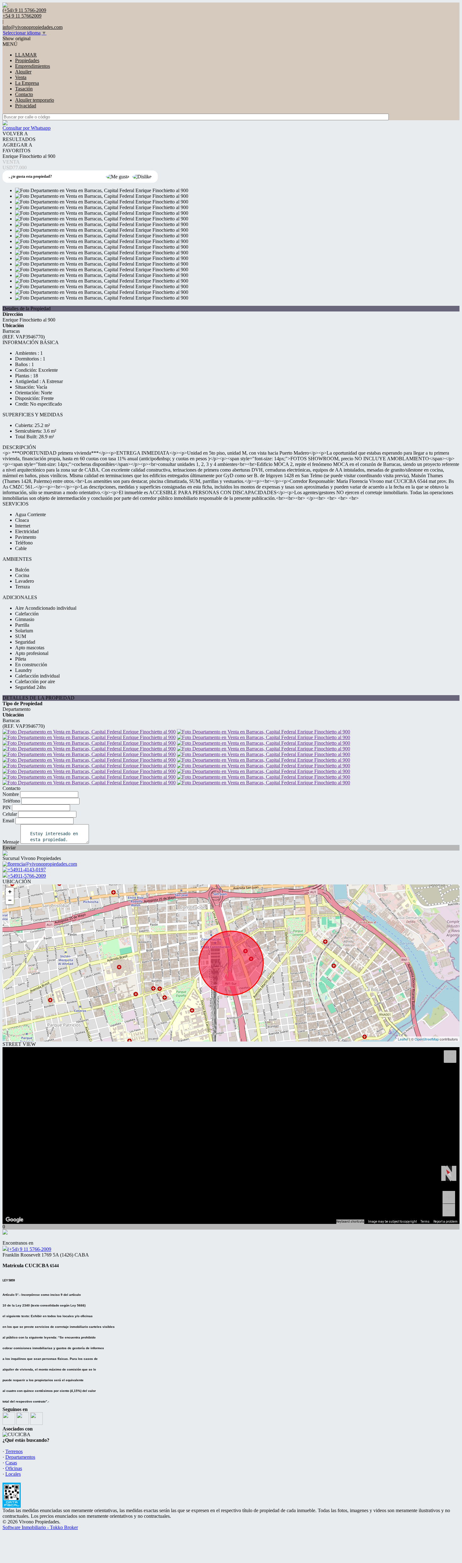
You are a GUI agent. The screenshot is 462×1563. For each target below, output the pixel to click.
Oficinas (13, 1468)
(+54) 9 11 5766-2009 (29, 1249)
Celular (10, 814)
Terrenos (14, 1451)
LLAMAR (26, 54)
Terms (425, 1221)
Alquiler (23, 71)
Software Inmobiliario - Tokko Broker (40, 1527)
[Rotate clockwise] (454, 1173)
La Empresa (27, 83)
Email (8, 820)
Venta (20, 77)
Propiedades (27, 60)
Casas (11, 1462)
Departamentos (20, 1457)
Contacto (24, 94)
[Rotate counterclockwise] (443, 1173)
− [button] (10, 900)
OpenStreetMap (427, 1038)
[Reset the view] (448, 1173)
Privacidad (25, 105)
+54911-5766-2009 (27, 876)
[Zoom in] (449, 1197)
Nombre (11, 794)
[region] (231, 1135)
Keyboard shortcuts (350, 1221)
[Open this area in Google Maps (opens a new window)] (14, 1220)
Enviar (9, 847)
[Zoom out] (449, 1210)
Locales (13, 1474)
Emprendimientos (32, 66)
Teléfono (11, 800)
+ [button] (10, 891)
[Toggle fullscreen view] (450, 1056)
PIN (7, 807)
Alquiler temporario (34, 100)
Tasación (24, 88)
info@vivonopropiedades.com (33, 27)
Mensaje (11, 842)
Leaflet (403, 1038)
